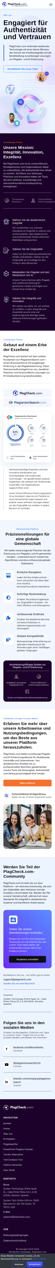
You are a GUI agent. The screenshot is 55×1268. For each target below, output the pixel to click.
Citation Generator (12, 1165)
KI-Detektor (9, 1139)
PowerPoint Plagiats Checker (18, 1149)
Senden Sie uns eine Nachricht (19, 983)
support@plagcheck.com (17, 979)
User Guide (9, 1170)
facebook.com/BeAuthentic (28, 1047)
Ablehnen (19, 1264)
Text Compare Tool (13, 1159)
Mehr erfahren (27, 783)
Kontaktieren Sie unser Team (22, 69)
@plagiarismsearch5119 (26, 1063)
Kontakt (7, 1123)
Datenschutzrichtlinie (14, 1240)
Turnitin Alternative (13, 1154)
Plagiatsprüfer (10, 1144)
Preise (6, 1128)
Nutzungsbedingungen (15, 1235)
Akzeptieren (34, 1264)
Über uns (8, 1133)
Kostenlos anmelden (27, 959)
